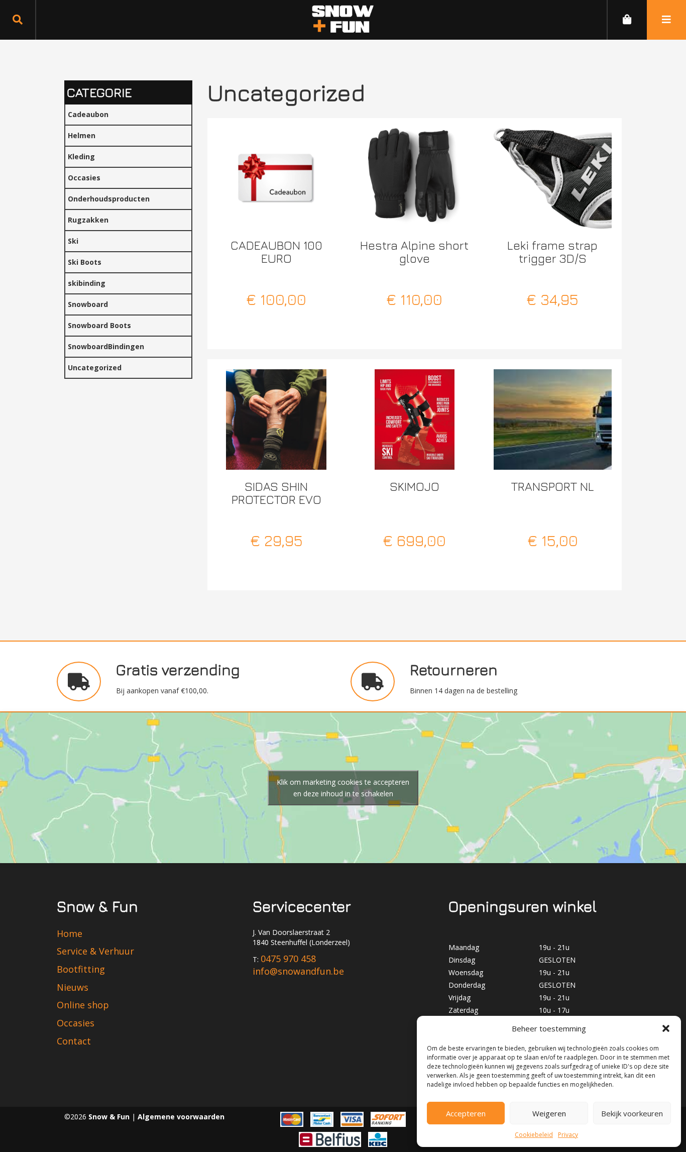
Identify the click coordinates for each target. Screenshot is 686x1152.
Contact (74, 1041)
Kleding (81, 156)
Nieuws (72, 987)
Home (69, 933)
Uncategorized (95, 367)
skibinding (86, 283)
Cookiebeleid (534, 1134)
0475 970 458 (288, 959)
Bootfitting (81, 969)
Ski (73, 241)
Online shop (83, 1005)
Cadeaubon (88, 114)
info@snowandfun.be (298, 971)
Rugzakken (88, 220)
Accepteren (466, 1113)
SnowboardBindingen (106, 346)
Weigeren (549, 1113)
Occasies (84, 177)
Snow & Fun (110, 1116)
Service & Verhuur (95, 951)
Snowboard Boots (99, 325)
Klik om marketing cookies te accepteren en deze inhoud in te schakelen (343, 787)
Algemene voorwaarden (181, 1116)
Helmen (81, 135)
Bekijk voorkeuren (632, 1113)
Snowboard (88, 304)
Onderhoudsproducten (109, 198)
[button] (666, 1028)
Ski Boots (84, 262)
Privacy (568, 1134)
